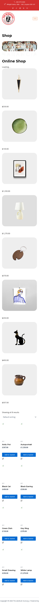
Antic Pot (7, 400)
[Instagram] (20, 8)
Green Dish (8, 146)
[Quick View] (6, 450)
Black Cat (7, 357)
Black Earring (9, 104)
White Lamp (8, 231)
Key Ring (6, 273)
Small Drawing (10, 315)
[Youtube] (27, 8)
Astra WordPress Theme (19, 603)
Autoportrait (8, 188)
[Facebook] (12, 8)
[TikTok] (16, 8)
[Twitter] (23, 8)
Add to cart (6, 109)
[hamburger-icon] (35, 18)
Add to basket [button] (10, 455)
